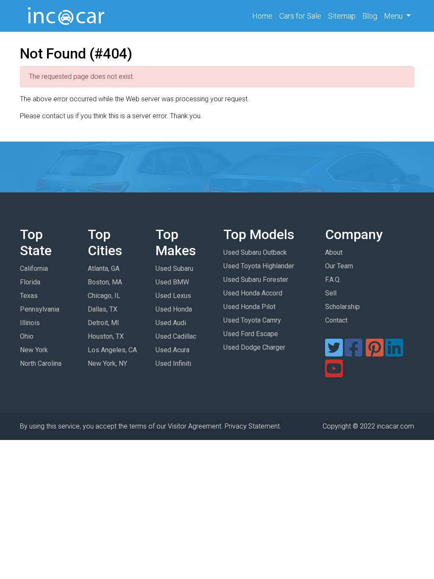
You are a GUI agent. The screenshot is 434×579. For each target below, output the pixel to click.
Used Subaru (174, 268)
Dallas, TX (102, 309)
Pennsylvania (39, 309)
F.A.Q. (333, 280)
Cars (300, 15)
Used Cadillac (176, 336)
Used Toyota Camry (252, 320)
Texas (29, 296)
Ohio (26, 336)
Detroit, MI (103, 323)
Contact (336, 320)
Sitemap (342, 15)
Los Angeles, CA (112, 350)
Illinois (30, 323)
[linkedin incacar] (394, 353)
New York (34, 350)
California (34, 268)
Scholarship (342, 307)
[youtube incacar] (334, 374)
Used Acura (172, 350)
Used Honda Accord (252, 293)
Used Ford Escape (250, 334)
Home (264, 15)
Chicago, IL (104, 296)
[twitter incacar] (334, 353)
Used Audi (171, 323)
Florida (30, 282)
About (333, 252)
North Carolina (40, 363)
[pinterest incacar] (375, 353)
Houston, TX (106, 336)
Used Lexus (173, 296)
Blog (369, 15)
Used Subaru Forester (255, 280)
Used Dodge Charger (254, 347)
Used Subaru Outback (255, 252)
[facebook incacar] (353, 353)
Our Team (339, 266)
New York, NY (107, 363)
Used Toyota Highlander (258, 266)
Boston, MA (105, 282)
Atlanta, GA (104, 268)
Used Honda (174, 309)
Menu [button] (394, 15)
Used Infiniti (173, 363)
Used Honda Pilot (249, 307)
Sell (331, 293)
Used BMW (172, 282)
